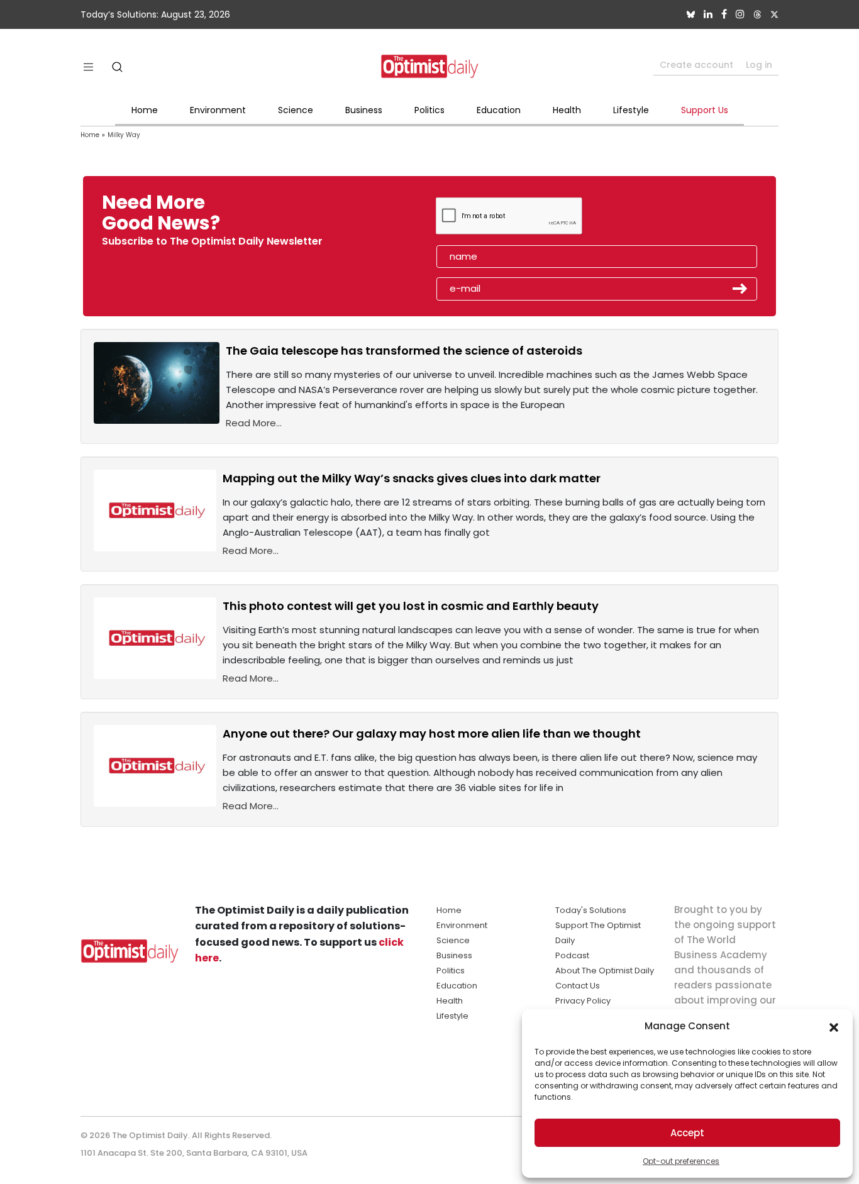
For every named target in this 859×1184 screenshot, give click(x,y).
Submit (740, 288)
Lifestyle (631, 110)
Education (499, 110)
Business (363, 110)
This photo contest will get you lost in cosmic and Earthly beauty (411, 606)
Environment (218, 110)
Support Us (704, 110)
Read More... (254, 422)
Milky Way (124, 135)
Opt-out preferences (681, 1161)
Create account (696, 64)
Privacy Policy (583, 1001)
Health (567, 110)
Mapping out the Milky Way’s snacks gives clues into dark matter (412, 478)
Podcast (572, 955)
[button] (834, 1026)
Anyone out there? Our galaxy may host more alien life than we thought (432, 733)
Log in (759, 64)
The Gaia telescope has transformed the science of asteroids (404, 350)
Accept (687, 1132)
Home (144, 110)
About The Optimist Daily (604, 971)
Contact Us (577, 986)
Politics (429, 110)
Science (295, 110)
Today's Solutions (590, 910)
